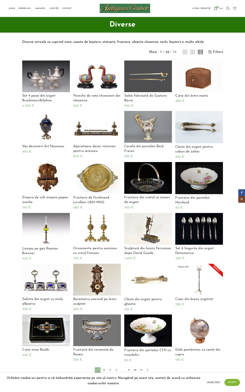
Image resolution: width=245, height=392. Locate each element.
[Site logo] (125, 8)
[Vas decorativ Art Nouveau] (46, 127)
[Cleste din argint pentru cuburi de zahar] (199, 127)
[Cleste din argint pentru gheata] (148, 280)
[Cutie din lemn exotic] (199, 76)
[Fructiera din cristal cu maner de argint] (148, 178)
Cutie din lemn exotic (191, 95)
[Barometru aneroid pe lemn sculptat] (97, 280)
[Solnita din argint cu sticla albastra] (46, 280)
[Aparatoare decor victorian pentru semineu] (97, 127)
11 (141, 370)
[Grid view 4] (200, 52)
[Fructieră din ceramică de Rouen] (97, 330)
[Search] (228, 8)
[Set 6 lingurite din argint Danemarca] (199, 229)
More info (214, 382)
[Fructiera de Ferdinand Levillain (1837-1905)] (97, 178)
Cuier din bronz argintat (194, 299)
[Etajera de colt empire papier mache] (46, 178)
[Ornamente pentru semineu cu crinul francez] (97, 229)
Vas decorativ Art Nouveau (43, 146)
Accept (232, 382)
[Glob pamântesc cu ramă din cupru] (199, 330)
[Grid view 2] (185, 52)
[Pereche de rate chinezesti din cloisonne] (97, 76)
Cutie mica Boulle (35, 349)
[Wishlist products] (234, 8)
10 (135, 370)
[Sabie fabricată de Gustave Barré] (148, 76)
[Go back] (105, 24)
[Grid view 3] (192, 52)
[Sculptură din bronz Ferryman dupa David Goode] (148, 229)
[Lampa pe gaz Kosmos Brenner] (46, 229)
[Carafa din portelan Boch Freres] (148, 127)
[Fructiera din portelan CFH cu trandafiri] (148, 331)
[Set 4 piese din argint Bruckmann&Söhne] (46, 76)
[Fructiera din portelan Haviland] (199, 178)
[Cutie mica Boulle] (46, 330)
